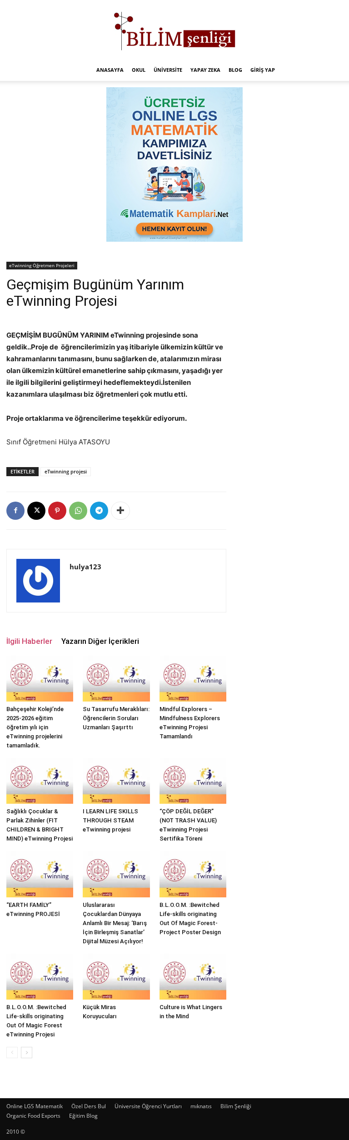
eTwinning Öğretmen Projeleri (42, 265)
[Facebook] (15, 511)
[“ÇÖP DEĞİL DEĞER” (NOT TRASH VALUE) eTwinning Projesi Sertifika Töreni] (193, 781)
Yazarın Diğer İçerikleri (100, 641)
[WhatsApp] (78, 511)
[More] (120, 511)
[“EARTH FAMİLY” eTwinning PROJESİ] (39, 874)
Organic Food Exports (33, 1116)
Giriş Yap (262, 69)
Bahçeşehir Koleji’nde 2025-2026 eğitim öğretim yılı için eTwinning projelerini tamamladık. (35, 727)
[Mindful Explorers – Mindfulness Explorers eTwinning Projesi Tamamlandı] (193, 679)
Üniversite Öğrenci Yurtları (148, 1106)
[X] (36, 511)
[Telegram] (99, 511)
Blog (235, 69)
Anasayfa (110, 69)
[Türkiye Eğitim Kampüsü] (174, 30)
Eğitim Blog (83, 1116)
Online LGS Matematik (34, 1106)
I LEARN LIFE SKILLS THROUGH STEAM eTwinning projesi (110, 820)
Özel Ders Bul (88, 1106)
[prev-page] (12, 1052)
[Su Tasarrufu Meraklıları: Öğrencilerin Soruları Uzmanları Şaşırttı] (116, 679)
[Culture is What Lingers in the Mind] (193, 977)
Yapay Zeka (205, 69)
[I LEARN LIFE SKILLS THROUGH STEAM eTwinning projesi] (116, 781)
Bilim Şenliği (235, 1106)
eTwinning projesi (66, 471)
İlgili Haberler (29, 641)
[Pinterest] (57, 511)
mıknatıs (201, 1106)
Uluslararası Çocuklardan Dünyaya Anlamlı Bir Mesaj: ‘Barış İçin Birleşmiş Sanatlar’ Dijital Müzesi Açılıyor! (115, 923)
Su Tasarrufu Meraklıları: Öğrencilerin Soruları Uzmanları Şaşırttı (116, 718)
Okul (138, 69)
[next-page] (26, 1052)
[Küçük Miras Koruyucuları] (116, 977)
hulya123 (85, 566)
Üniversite (168, 69)
